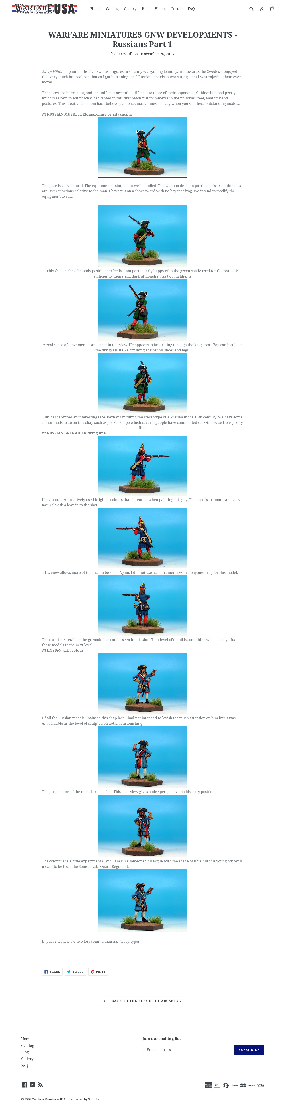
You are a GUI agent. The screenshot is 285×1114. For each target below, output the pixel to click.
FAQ (191, 9)
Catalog (112, 9)
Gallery (130, 9)
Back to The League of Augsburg (145, 1001)
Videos (160, 9)
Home (95, 9)
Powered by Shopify (85, 1099)
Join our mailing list (161, 1038)
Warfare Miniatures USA (48, 1099)
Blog (145, 9)
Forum (177, 9)
